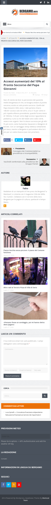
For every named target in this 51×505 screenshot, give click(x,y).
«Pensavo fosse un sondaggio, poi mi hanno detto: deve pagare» (24, 323)
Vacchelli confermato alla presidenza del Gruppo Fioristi (21, 162)
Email (45, 95)
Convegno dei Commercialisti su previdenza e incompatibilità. (26, 152)
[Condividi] (2, 131)
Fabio (13, 93)
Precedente (20, 148)
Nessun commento (10, 95)
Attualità (33, 93)
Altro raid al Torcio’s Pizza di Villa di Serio (20, 287)
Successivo (31, 159)
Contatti (4, 459)
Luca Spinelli (9, 412)
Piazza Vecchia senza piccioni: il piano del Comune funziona (24, 251)
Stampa (37, 95)
